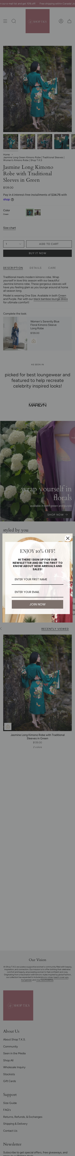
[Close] (68, 538)
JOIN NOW (37, 604)
